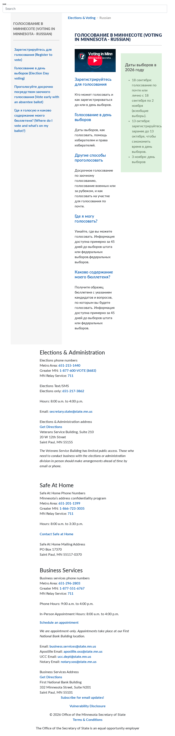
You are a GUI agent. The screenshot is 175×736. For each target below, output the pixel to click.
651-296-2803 (69, 583)
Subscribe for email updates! (82, 697)
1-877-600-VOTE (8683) (78, 370)
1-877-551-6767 (72, 588)
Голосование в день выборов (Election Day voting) (31, 73)
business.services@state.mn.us (73, 646)
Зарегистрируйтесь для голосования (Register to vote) (33, 55)
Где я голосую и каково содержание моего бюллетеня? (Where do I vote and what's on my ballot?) (33, 121)
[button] (169, 9)
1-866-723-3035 (72, 508)
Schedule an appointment (59, 622)
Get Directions (51, 427)
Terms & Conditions (87, 720)
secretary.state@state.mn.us (71, 411)
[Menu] (4, 4)
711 (70, 375)
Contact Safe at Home (56, 534)
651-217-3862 (73, 391)
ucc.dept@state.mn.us (74, 656)
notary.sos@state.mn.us (78, 662)
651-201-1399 (69, 503)
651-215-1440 (69, 365)
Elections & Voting (81, 18)
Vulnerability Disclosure (88, 706)
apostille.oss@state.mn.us (83, 651)
